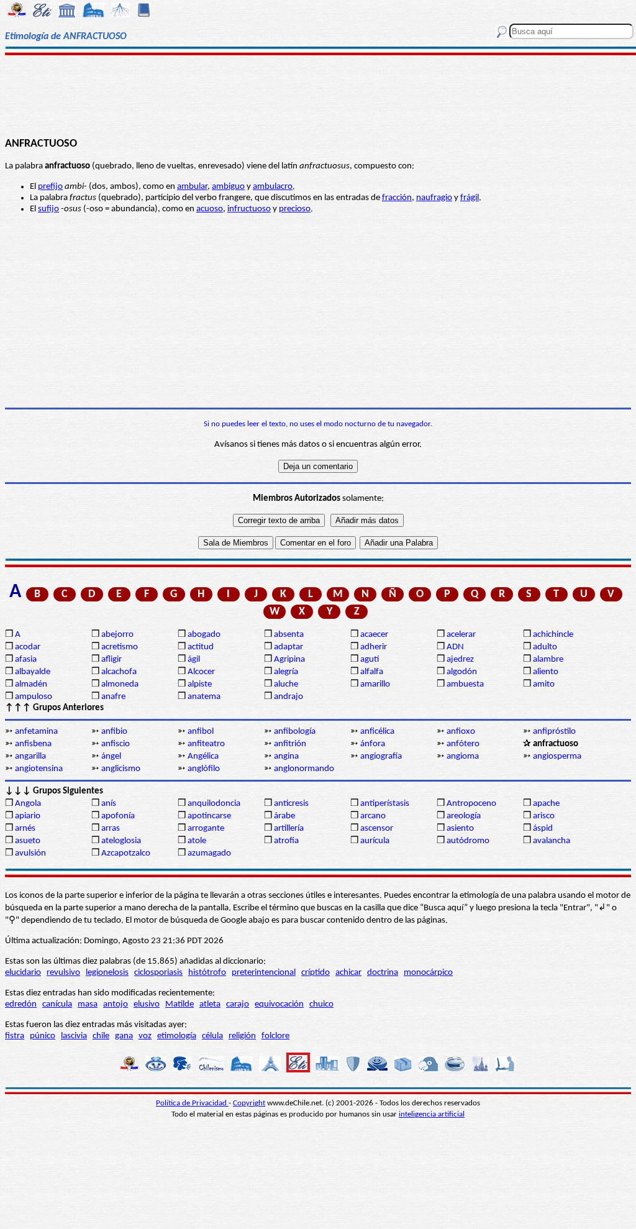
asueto (27, 841)
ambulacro (273, 186)
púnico (42, 1036)
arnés (25, 828)
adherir (373, 647)
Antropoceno (471, 803)
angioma (463, 756)
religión (242, 1036)
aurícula (374, 841)
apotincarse (209, 816)
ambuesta (465, 684)
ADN (455, 647)
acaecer (374, 634)
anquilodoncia (214, 803)
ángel (111, 756)
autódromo (468, 841)
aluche (286, 684)
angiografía (381, 756)
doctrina (382, 972)
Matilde (179, 1004)
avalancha (551, 841)
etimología (176, 1036)
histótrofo (207, 972)
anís (108, 803)
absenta (289, 634)
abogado (204, 634)
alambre (548, 659)
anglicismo (120, 769)
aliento (545, 672)
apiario (27, 816)
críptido (315, 972)
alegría (286, 672)
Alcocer (201, 672)
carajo (237, 1004)
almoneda (120, 684)
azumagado (209, 853)
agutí (369, 659)
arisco (544, 816)
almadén (31, 684)
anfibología (295, 731)
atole (197, 841)
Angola (28, 803)
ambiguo (228, 186)
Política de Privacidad (192, 1103)
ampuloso (33, 696)
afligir (111, 659)
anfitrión (290, 744)
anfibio (114, 731)
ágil (194, 659)
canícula (57, 1004)
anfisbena (33, 744)
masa (88, 1004)
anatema (204, 696)
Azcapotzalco (125, 853)
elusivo (147, 1004)
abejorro (117, 634)
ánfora (372, 744)
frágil (469, 198)
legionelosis (107, 972)
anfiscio (115, 744)
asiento (460, 828)
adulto (545, 647)
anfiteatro (206, 744)
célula (212, 1036)
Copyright (249, 1103)
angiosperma (557, 756)
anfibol (201, 731)
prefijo (50, 186)
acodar (27, 647)
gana (124, 1036)
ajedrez (460, 659)
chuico (321, 1004)
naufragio (434, 198)
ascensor (376, 828)
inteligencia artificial (432, 1114)
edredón (21, 1004)
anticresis (291, 803)
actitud (201, 647)
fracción (397, 198)
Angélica (203, 756)
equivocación (279, 1004)
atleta (209, 1004)
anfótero (463, 744)
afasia (26, 659)
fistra (14, 1036)
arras (110, 828)
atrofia (286, 841)
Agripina (289, 659)
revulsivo (63, 972)
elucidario (23, 972)
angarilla (30, 756)
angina (286, 756)
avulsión (30, 853)
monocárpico (428, 972)
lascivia (74, 1036)
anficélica (377, 731)
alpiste (200, 684)
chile (101, 1036)
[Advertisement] (318, 94)
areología (464, 816)
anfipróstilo (554, 731)
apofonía (118, 816)
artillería (289, 828)
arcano (373, 816)
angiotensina (39, 769)
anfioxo (461, 731)
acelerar (461, 634)
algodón (462, 672)
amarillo (375, 684)
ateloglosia (121, 841)
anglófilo (204, 769)
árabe (284, 816)
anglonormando (304, 769)
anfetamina (36, 731)
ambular (192, 186)
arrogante (206, 828)
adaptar (288, 647)
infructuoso (249, 209)
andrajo (288, 696)
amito (544, 684)
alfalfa (371, 672)
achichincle (553, 634)
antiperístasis (384, 803)
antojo (115, 1004)
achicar (348, 972)
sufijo (48, 209)
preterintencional (264, 972)
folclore (275, 1036)
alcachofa (119, 672)
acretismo (119, 647)
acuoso (209, 209)
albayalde (32, 672)
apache (546, 803)
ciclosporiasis (158, 972)
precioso (295, 209)
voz (145, 1036)
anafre (113, 696)
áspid (543, 828)
